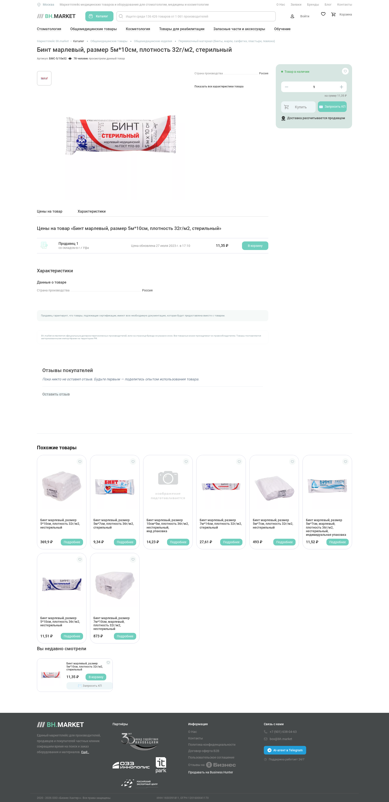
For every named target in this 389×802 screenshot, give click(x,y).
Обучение (282, 29)
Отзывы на (196, 765)
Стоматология (49, 29)
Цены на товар (49, 211)
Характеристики (92, 211)
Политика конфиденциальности (211, 744)
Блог (328, 4)
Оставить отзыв (56, 394)
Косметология (138, 29)
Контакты (344, 4)
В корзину (96, 677)
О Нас (280, 4)
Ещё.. (85, 752)
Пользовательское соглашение (211, 757)
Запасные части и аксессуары (239, 29)
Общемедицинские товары (93, 29)
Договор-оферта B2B (203, 751)
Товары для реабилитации (181, 29)
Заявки (296, 4)
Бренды (313, 4)
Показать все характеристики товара (219, 86)
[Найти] (121, 16)
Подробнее (72, 542)
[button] (63, 130)
